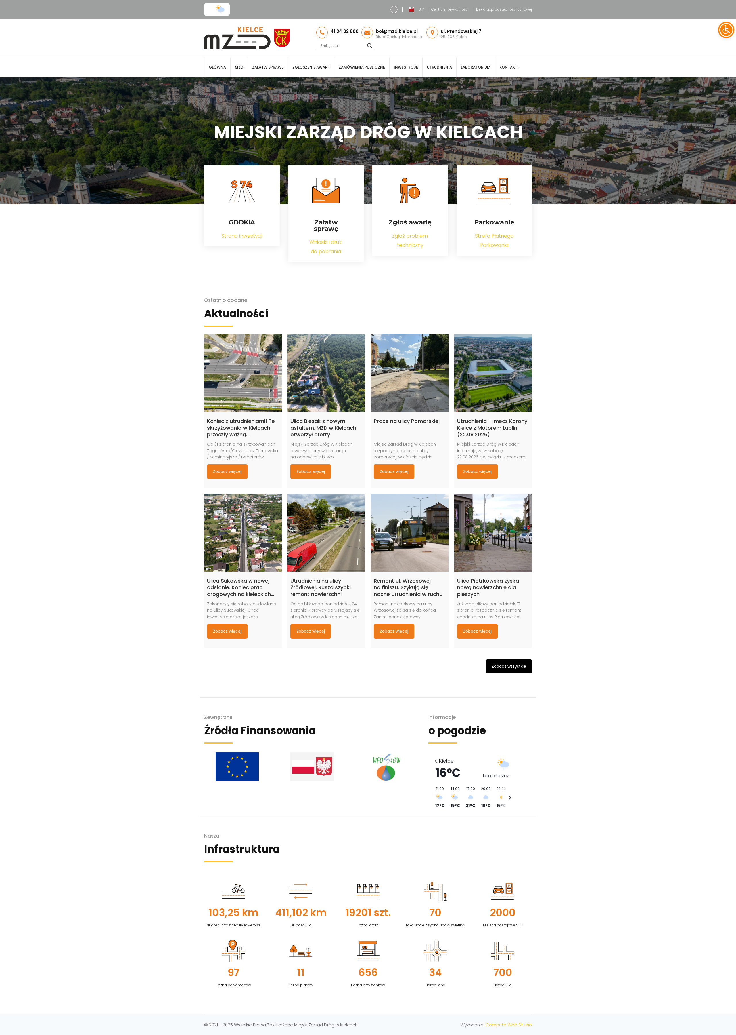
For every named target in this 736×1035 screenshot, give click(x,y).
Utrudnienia (439, 67)
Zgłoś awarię (410, 222)
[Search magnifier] (370, 46)
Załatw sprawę (267, 67)
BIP (421, 9)
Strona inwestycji (241, 236)
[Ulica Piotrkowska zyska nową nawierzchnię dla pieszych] (493, 533)
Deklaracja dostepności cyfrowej (504, 9)
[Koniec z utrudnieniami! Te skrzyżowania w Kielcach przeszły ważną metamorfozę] (243, 373)
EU (394, 9)
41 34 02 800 (345, 31)
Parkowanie (494, 222)
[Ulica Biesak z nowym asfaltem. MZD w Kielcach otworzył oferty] (326, 373)
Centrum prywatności (450, 9)
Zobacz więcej (227, 471)
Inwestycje (406, 67)
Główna (217, 67)
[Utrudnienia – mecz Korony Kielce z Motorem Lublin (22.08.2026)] (493, 373)
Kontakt (508, 67)
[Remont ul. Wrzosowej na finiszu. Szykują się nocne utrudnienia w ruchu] (409, 533)
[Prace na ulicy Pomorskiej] (409, 373)
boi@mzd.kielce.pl (397, 31)
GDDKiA (242, 222)
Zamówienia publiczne (362, 67)
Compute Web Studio (509, 1025)
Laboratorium (475, 67)
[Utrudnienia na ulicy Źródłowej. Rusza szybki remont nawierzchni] (326, 533)
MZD (239, 67)
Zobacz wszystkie (509, 666)
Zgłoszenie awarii (311, 67)
